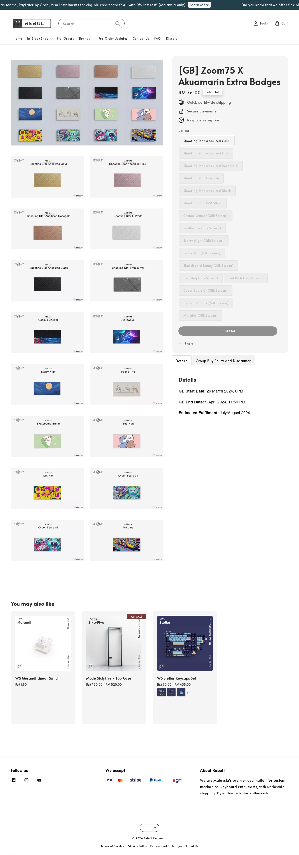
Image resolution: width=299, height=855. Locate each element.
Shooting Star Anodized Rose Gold (210, 166)
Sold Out (228, 331)
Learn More (190, 4)
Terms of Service (112, 846)
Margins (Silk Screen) (200, 316)
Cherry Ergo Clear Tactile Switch (40, 843)
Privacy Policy (137, 846)
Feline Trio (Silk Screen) (201, 253)
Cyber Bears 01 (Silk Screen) (205, 291)
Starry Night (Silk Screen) (203, 241)
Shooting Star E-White (201, 178)
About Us (192, 846)
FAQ (157, 38)
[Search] (117, 23)
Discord (172, 38)
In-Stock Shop (37, 38)
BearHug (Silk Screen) (200, 278)
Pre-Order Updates (112, 38)
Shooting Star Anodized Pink (206, 153)
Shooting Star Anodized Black (207, 191)
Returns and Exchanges (166, 846)
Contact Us (141, 38)
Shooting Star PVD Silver (202, 203)
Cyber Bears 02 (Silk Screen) (206, 303)
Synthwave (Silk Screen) (202, 228)
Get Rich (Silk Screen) (246, 278)
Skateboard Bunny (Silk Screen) (208, 266)
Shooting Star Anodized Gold (206, 141)
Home (18, 38)
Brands (84, 38)
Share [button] (189, 344)
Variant (184, 131)
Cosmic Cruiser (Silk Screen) (205, 216)
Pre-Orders (65, 38)
